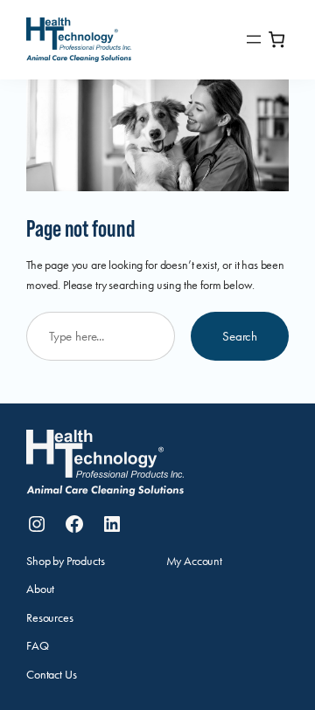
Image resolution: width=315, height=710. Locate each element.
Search (239, 336)
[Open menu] (253, 39)
